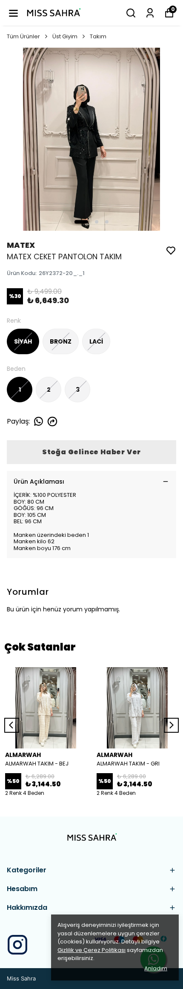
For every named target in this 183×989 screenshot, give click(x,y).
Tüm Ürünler (23, 36)
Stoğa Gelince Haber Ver (91, 452)
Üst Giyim (64, 36)
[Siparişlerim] (150, 13)
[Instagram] (17, 944)
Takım (98, 36)
